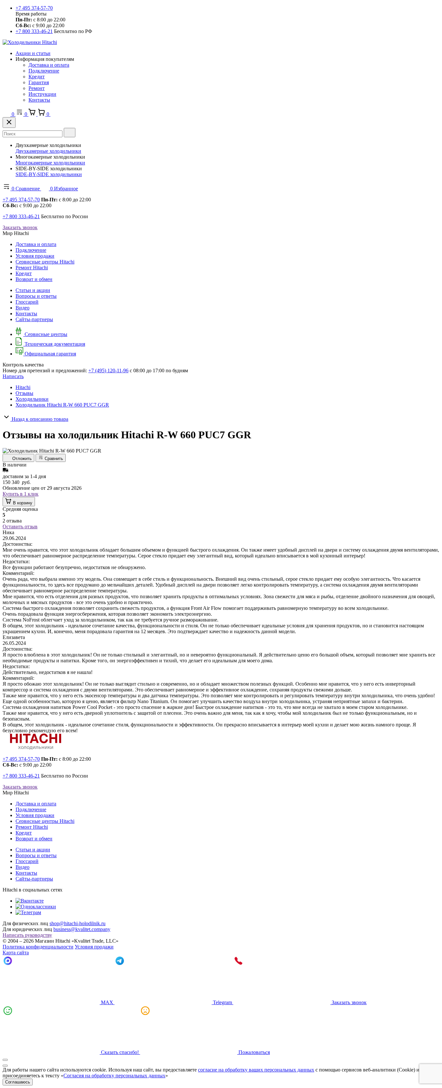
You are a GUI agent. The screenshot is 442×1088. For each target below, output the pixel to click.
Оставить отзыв (20, 526)
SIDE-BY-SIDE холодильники (49, 174)
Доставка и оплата (48, 65)
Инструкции (42, 94)
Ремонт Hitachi (32, 267)
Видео (22, 307)
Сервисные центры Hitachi (45, 261)
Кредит (36, 76)
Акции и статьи (33, 53)
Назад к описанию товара (39, 419)
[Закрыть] (9, 122)
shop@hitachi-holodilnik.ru (77, 923)
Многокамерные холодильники (50, 162)
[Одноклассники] (36, 906)
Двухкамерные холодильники (48, 151)
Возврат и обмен (34, 279)
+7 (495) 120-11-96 (108, 370)
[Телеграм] (28, 912)
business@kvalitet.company (81, 929)
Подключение (43, 70)
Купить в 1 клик (21, 494)
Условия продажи (35, 256)
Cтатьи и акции (33, 290)
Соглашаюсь (17, 1082)
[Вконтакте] (30, 900)
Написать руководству (27, 935)
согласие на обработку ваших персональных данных (256, 1069)
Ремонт (36, 88)
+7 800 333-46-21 (34, 31)
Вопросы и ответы (36, 296)
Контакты (39, 100)
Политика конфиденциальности (38, 946)
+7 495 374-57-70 (34, 8)
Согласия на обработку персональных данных (114, 1075)
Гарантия (38, 82)
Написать (13, 376)
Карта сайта (16, 952)
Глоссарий (27, 302)
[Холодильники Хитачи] (30, 42)
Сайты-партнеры (34, 319)
